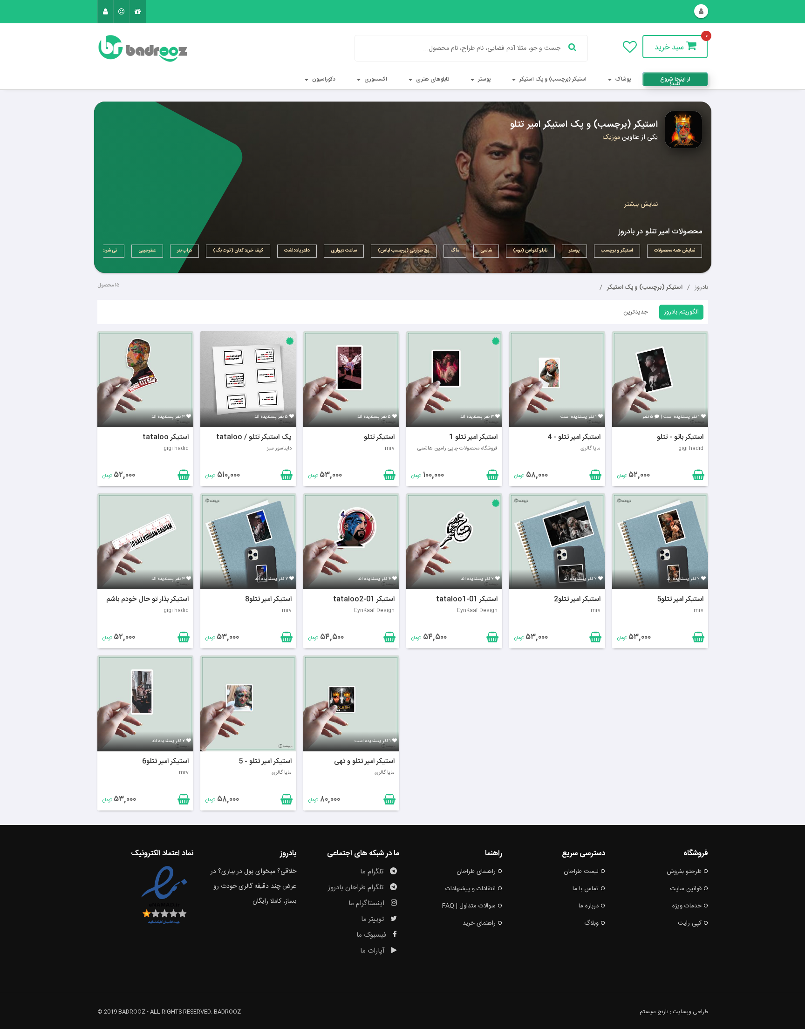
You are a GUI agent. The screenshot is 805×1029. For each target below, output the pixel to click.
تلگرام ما (372, 872)
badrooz (227, 1011)
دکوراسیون (323, 79)
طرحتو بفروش (684, 871)
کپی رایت (690, 923)
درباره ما (589, 906)
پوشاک (622, 79)
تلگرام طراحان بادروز (356, 887)
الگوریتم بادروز (681, 312)
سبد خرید (670, 47)
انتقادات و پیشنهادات (470, 889)
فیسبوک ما (372, 935)
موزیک (611, 137)
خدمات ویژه (687, 906)
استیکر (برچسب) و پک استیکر (552, 79)
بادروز (701, 287)
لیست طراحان (581, 871)
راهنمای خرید (479, 923)
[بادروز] (145, 48)
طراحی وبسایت (690, 1011)
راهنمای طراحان (476, 871)
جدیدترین (635, 312)
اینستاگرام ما (367, 903)
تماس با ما (586, 889)
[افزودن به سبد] (182, 477)
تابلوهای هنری (432, 79)
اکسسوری (375, 79)
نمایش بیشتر (641, 204)
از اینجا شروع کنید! (675, 80)
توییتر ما (373, 919)
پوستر (484, 79)
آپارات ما (373, 951)
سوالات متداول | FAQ (469, 906)
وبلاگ (591, 923)
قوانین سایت (686, 889)
